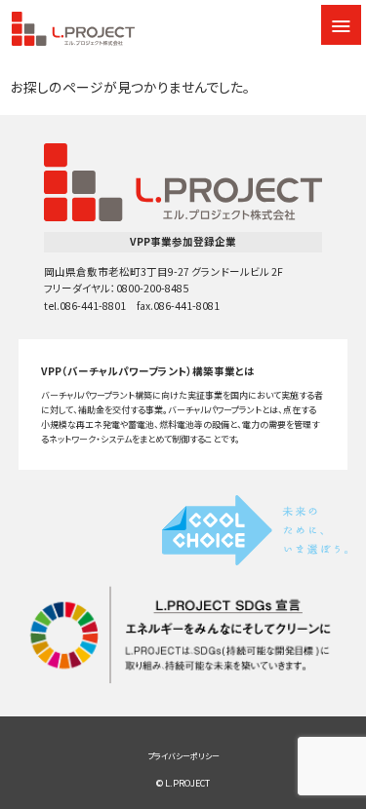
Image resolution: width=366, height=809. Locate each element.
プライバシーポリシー (183, 756)
